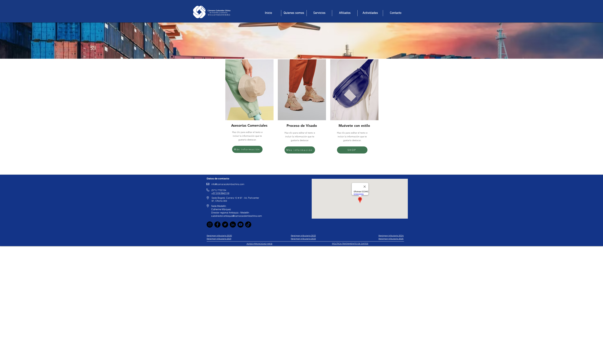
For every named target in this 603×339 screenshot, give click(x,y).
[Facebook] (217, 224)
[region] (249, 107)
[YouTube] (240, 224)
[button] (370, 13)
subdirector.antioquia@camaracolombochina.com (236, 215)
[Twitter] (225, 224)
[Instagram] (210, 224)
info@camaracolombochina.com (227, 184)
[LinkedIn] (233, 224)
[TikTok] (248, 224)
